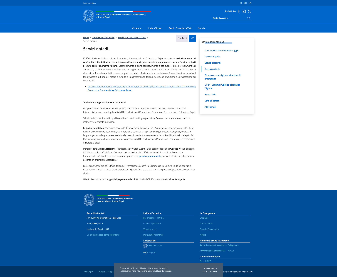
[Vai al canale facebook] (238, 11)
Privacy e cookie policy (107, 271)
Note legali (88, 271)
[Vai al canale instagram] (243, 11)
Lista (90, 86)
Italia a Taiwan (206, 223)
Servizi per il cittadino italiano (132, 37)
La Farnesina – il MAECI (153, 217)
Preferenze (210, 268)
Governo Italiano (89, 3)
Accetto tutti (209, 271)
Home (86, 37)
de (94, 86)
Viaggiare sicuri (149, 229)
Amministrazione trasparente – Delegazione (219, 245)
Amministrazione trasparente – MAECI (217, 250)
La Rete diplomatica (152, 223)
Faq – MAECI (205, 261)
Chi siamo (204, 217)
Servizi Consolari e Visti (103, 37)
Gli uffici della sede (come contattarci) (103, 234)
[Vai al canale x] (248, 11)
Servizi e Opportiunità (209, 229)
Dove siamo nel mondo (153, 234)
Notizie (203, 234)
